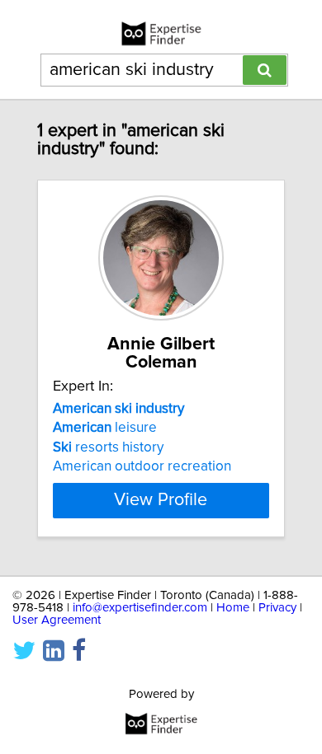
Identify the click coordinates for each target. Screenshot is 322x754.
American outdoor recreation (142, 466)
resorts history (108, 447)
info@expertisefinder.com (140, 608)
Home (232, 608)
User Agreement (56, 620)
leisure (105, 427)
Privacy (277, 608)
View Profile (160, 500)
